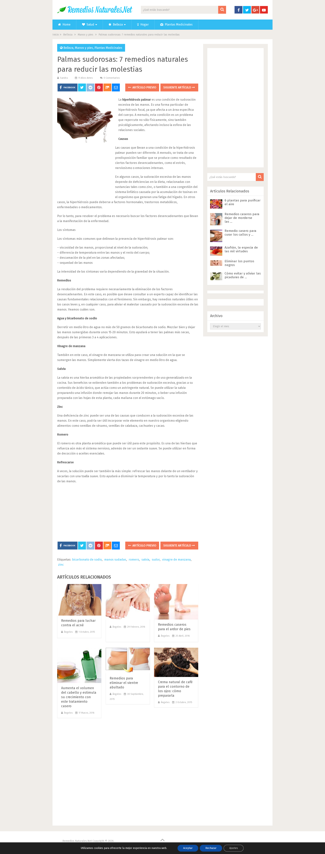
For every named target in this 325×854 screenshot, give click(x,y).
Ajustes (233, 848)
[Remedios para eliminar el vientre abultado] (128, 660)
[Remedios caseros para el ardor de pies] (176, 602)
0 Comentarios (112, 77)
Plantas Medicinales (178, 24)
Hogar (144, 24)
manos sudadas (115, 559)
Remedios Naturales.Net (77, 841)
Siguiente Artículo (177, 87)
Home (66, 24)
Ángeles (68, 631)
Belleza (117, 24)
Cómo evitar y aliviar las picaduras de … (243, 275)
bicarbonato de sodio (87, 559)
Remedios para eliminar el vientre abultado (124, 682)
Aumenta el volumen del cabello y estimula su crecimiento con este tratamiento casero (78, 697)
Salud (90, 24)
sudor (156, 559)
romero (134, 559)
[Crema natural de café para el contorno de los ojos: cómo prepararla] (176, 662)
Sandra (64, 77)
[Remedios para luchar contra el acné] (79, 600)
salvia (145, 559)
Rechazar (210, 848)
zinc (61, 564)
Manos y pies (84, 48)
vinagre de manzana (176, 559)
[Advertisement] (85, 170)
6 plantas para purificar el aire (242, 202)
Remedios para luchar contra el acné (78, 623)
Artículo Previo (144, 87)
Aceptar (188, 848)
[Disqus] (127, 771)
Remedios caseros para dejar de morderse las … (242, 218)
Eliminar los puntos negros (239, 263)
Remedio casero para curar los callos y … (240, 233)
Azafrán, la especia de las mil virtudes (241, 249)
